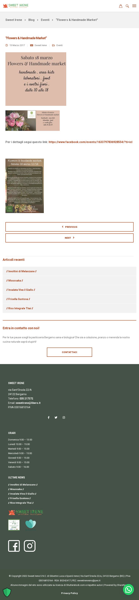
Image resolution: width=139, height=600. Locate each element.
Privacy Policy (69, 593)
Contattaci (69, 352)
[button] (128, 589)
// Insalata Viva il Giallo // (20, 289)
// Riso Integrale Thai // (19, 308)
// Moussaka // (14, 280)
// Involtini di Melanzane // (21, 271)
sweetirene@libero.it (28, 402)
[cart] (120, 6)
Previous (71, 227)
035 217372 (26, 398)
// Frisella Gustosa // (18, 299)
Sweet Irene (41, 45)
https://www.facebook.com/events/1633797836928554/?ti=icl (90, 142)
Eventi (59, 45)
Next (68, 237)
